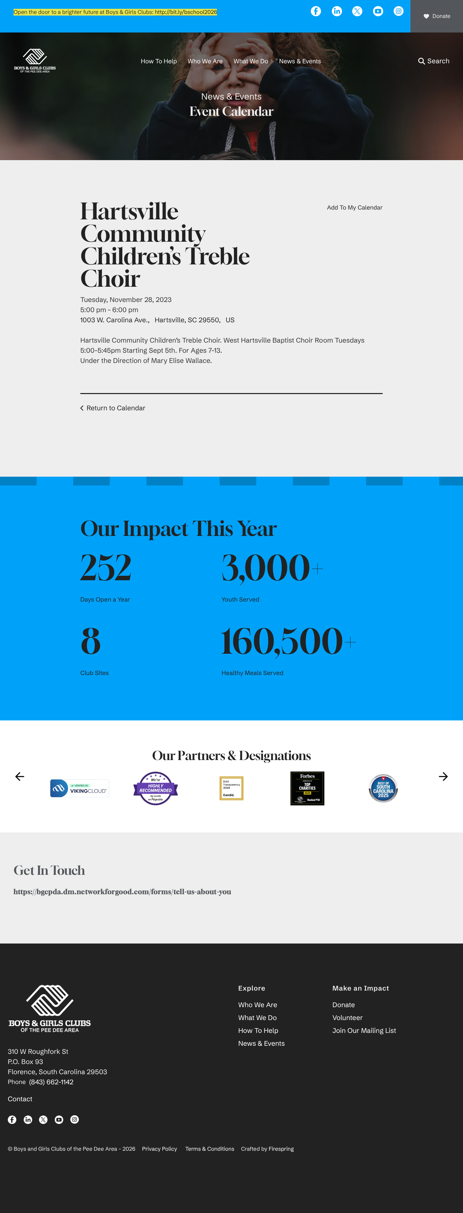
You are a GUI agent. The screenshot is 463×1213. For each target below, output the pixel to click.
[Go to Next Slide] (443, 776)
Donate (441, 16)
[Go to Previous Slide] (20, 776)
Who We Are (205, 61)
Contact (20, 1099)
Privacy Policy (159, 1149)
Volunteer (348, 1018)
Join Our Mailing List (364, 1030)
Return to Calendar (115, 408)
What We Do (251, 61)
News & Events (300, 61)
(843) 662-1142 (51, 1082)
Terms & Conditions (210, 1149)
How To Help (159, 61)
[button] (433, 61)
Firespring (281, 1149)
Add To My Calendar (355, 207)
